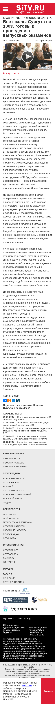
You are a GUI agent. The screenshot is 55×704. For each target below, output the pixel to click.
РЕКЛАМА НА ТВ (11, 458)
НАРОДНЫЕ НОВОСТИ (14, 530)
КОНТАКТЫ (9, 562)
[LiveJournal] (18, 400)
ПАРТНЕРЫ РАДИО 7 (13, 582)
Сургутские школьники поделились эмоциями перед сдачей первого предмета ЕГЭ (27, 430)
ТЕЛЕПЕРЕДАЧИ (11, 473)
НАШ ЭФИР (9, 578)
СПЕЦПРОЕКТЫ (11, 509)
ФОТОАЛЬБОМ (10, 554)
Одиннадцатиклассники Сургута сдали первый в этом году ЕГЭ (26, 423)
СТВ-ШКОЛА (9, 538)
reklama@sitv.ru (36, 630)
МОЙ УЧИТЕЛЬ (10, 518)
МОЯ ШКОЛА (9, 514)
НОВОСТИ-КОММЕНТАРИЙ (17, 494)
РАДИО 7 (7, 574)
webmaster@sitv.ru (38, 627)
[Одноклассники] (9, 400)
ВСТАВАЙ (8, 486)
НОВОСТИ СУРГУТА (13, 478)
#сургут (7, 73)
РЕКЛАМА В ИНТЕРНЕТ (15, 466)
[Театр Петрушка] (7, 609)
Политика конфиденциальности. (19, 658)
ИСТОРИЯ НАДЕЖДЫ (14, 526)
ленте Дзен (22, 408)
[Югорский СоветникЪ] (41, 600)
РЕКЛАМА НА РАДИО (13, 462)
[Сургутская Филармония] (26, 590)
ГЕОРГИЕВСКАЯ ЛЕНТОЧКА (17, 522)
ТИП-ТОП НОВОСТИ (13, 490)
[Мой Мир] (13, 400)
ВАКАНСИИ (9, 558)
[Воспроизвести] (27, 57)
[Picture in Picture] (38, 67)
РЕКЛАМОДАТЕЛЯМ (13, 453)
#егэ (16, 73)
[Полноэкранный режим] (47, 67)
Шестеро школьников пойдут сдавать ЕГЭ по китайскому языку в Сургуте (25, 437)
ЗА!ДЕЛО (7, 502)
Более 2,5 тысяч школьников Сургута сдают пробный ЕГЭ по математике (25, 443)
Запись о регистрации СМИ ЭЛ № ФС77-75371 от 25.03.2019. (31, 666)
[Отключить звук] (43, 67)
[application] (27, 56)
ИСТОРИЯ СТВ (10, 550)
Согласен (48, 691)
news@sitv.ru (35, 632)
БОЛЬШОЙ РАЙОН (12, 498)
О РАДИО (8, 569)
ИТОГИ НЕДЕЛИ (11, 482)
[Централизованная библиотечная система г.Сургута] (17, 600)
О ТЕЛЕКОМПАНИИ (13, 545)
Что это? (27, 685)
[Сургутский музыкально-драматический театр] (25, 609)
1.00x (34, 67)
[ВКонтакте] (5, 400)
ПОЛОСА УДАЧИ (11, 534)
